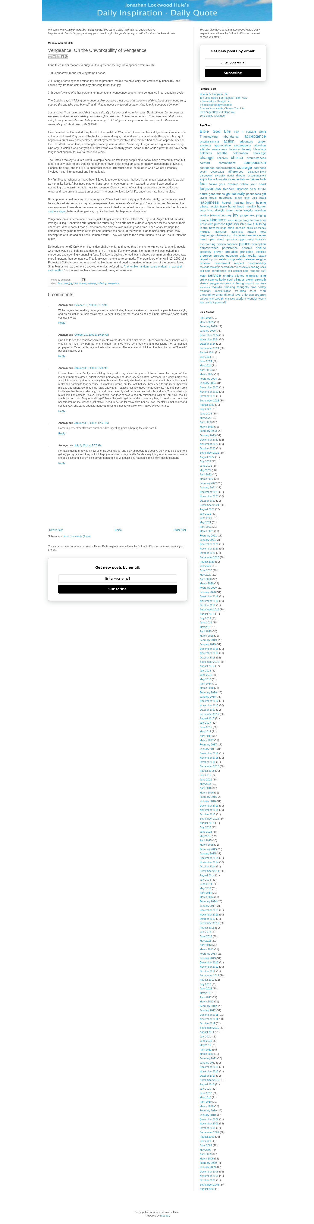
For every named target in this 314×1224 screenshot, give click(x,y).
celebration (240, 153)
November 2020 (209, 548)
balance (234, 149)
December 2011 (209, 1014)
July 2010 (205, 1088)
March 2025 (207, 322)
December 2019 (209, 596)
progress (206, 255)
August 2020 (207, 561)
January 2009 (208, 1167)
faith (263, 179)
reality (252, 255)
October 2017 (208, 709)
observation (223, 235)
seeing (255, 267)
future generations (212, 193)
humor (261, 206)
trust (253, 290)
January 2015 (208, 853)
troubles (240, 290)
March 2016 (207, 792)
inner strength (215, 210)
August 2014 (207, 875)
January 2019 (208, 644)
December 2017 (209, 700)
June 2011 (206, 1040)
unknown (248, 294)
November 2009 (209, 1123)
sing (263, 275)
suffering (101, 283)
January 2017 (208, 749)
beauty (246, 149)
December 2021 (209, 492)
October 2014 (208, 866)
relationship (227, 259)
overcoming (208, 244)
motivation (221, 231)
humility (251, 206)
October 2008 (208, 1180)
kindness (218, 219)
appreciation (222, 145)
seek (263, 267)
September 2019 (209, 609)
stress (204, 283)
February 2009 (208, 1162)
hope (240, 206)
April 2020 (206, 579)
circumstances (256, 158)
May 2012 (205, 993)
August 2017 (207, 718)
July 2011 (205, 1036)
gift (264, 193)
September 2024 (209, 348)
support (249, 283)
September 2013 (209, 923)
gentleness (253, 193)
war (212, 298)
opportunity (246, 239)
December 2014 (209, 858)
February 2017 (208, 744)
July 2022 (205, 461)
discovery (206, 175)
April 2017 (206, 736)
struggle (214, 283)
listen (243, 224)
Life (227, 131)
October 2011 (207, 1023)
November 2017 (209, 705)
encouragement (257, 175)
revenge (92, 283)
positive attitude (254, 248)
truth (263, 290)
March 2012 (207, 1001)
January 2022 (208, 487)
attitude (205, 149)
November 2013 (209, 914)
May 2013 (205, 940)
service (214, 275)
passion (221, 244)
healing (239, 202)
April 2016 (206, 788)
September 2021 (209, 505)
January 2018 (208, 696)
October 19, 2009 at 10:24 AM (91, 334)
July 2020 (205, 565)
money (262, 227)
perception (259, 244)
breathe (222, 153)
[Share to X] (58, 56)
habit (262, 197)
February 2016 (208, 796)
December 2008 (209, 1171)
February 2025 (208, 326)
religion (261, 259)
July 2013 (205, 931)
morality (205, 231)
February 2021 (208, 535)
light (229, 224)
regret (204, 259)
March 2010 (207, 1106)
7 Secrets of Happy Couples (216, 104)
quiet (243, 255)
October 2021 (208, 500)
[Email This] (50, 56)
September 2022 (209, 452)
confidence (207, 167)
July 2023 (205, 409)
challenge (259, 153)
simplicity (252, 275)
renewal (205, 263)
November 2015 (209, 809)
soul (230, 279)
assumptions (242, 145)
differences (235, 171)
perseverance (209, 248)
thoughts (243, 287)
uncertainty (207, 294)
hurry (203, 210)
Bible (204, 131)
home (223, 206)
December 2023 (209, 387)
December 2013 (209, 910)
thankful (217, 287)
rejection (213, 259)
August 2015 (207, 822)
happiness (209, 202)
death (203, 171)
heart (249, 202)
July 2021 (205, 513)
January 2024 (208, 383)
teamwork (205, 287)
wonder (252, 298)
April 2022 (206, 474)
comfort (205, 163)
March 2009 (207, 1158)
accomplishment (209, 141)
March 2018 (207, 687)
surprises (260, 283)
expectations (240, 179)
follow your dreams (223, 184)
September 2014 (209, 871)
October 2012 (208, 971)
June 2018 (206, 674)
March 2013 (207, 949)
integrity (248, 210)
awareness (219, 149)
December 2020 (209, 544)
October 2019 (208, 605)
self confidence (215, 270)
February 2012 (208, 1006)
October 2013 (208, 918)
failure (255, 179)
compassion (255, 162)
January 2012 (208, 1010)
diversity (220, 175)
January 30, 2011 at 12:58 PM (91, 423)
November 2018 (209, 653)
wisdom (241, 298)
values (204, 298)
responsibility (257, 263)
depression (217, 171)
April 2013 (206, 944)
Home (118, 530)
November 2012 (209, 966)
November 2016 (209, 757)
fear (203, 183)
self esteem (235, 270)
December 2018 (209, 648)
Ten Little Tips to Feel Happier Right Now (223, 97)
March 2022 (207, 479)
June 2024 (206, 361)
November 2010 (209, 1071)
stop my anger (57, 211)
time (254, 287)
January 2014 (208, 905)
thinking (229, 287)
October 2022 (208, 448)
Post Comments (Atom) (77, 536)
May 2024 (205, 365)
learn (258, 220)
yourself (220, 302)
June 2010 (206, 1093)
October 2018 (208, 657)
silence (239, 275)
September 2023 (209, 400)
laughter (248, 220)
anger (262, 141)
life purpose (217, 224)
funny (253, 189)
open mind (216, 239)
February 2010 (208, 1110)
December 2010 (209, 1066)
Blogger (164, 1215)
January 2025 (208, 330)
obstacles (239, 235)
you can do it (207, 302)
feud (60, 283)
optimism (260, 239)
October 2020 (208, 552)
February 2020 (208, 587)
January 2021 (208, 539)
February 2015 (208, 849)
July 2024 (205, 357)
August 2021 (207, 509)
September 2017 (209, 714)
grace (238, 197)
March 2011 (206, 1053)
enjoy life (206, 179)
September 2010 (209, 1080)
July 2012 (205, 984)
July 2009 (205, 1141)
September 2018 (209, 661)
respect (239, 263)
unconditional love (228, 294)
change (207, 157)
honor (232, 206)
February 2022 (208, 483)
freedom (229, 189)
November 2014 (209, 862)
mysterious (237, 231)
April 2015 (206, 840)
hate (66, 283)
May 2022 (205, 470)
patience (232, 244)
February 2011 (208, 1058)
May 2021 (205, 522)
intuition (204, 215)
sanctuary (235, 267)
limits (236, 224)
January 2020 (208, 592)
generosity (235, 193)
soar (211, 279)
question (232, 255)
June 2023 (206, 413)
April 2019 (206, 631)
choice (237, 157)
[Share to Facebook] (62, 56)
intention (260, 210)
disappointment (257, 171)
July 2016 (205, 775)
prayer (218, 251)
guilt (254, 197)
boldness (206, 153)
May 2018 (205, 679)
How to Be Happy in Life (214, 94)
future (262, 189)
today (262, 287)
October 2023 (208, 396)
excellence (225, 179)
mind (230, 227)
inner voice (234, 210)
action (229, 141)
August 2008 (207, 1188)
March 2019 (207, 635)
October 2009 (208, 1128)
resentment (222, 263)
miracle (240, 227)
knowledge (234, 220)
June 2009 (206, 1145)
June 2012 (206, 988)
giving (203, 197)
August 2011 (207, 1032)
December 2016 (209, 753)
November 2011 (209, 1019)
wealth (219, 298)
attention (260, 145)
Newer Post (56, 530)
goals (213, 197)
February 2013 (208, 953)
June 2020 (206, 570)
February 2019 (208, 640)
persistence (230, 248)
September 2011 (209, 1027)
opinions (231, 239)
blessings (259, 149)
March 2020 (207, 583)
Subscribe (117, 589)
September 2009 (209, 1132)
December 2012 (209, 962)
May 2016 (205, 783)
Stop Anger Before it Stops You (217, 112)
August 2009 (207, 1136)
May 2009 (205, 1149)
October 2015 (208, 814)
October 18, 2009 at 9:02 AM (90, 305)
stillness (239, 279)
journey (227, 215)
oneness (252, 235)
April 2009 (206, 1154)
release (250, 259)
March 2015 (207, 844)
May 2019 (205, 627)
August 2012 (207, 979)
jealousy (215, 215)
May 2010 (205, 1097)
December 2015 (209, 805)
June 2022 (206, 465)
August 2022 (207, 457)
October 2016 (208, 762)
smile (203, 279)
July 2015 (205, 827)
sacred (225, 267)
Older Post (180, 530)
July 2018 (205, 670)
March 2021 (207, 531)
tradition (205, 290)
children (222, 158)
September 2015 (209, 818)
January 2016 (208, 801)
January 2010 (208, 1115)
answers (205, 145)
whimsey (230, 298)
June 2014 (206, 884)
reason (262, 255)
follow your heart (253, 184)
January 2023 (208, 435)
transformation (223, 290)
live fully (252, 224)
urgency (260, 294)
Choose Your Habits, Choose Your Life (222, 108)
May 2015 (205, 836)
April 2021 (206, 526)
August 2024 (207, 352)
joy (70, 283)
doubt (230, 175)
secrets (245, 267)
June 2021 (206, 518)
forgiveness (210, 188)
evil (215, 179)
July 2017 (205, 722)
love (75, 283)
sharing (228, 275)
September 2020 (209, 557)
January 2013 (208, 958)
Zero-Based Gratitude (212, 115)
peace (245, 243)
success (225, 283)
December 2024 (209, 335)
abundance (231, 136)
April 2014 (206, 892)
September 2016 (209, 766)
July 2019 (205, 618)
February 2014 (208, 901)
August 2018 (207, 666)
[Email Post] (82, 279)
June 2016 (206, 779)
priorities (261, 251)
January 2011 (208, 1062)
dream (240, 175)
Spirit (262, 131)
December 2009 (209, 1119)
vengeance (113, 283)
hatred (226, 202)
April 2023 (206, 422)
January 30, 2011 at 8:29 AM (90, 368)
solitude (220, 279)
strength (260, 279)
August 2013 (207, 927)
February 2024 (208, 378)
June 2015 (206, 831)
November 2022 (209, 443)
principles (246, 251)
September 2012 (209, 975)
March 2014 (207, 897)
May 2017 (205, 731)
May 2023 (205, 417)
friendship (242, 189)
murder (82, 283)
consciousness (226, 167)
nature (251, 231)
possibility (205, 251)
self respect (251, 270)
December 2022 (209, 439)
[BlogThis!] (54, 56)
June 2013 (206, 936)
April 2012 (206, 997)
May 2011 (205, 1045)
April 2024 (206, 370)
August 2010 (207, 1084)
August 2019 (207, 614)
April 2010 (206, 1101)
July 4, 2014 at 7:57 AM (87, 445)
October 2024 (208, 343)
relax (239, 259)
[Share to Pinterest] (66, 56)
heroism (214, 206)
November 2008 (209, 1175)
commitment (227, 163)
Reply (61, 322)
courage (244, 167)
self (202, 270)
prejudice (231, 251)
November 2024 (209, 339)
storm (250, 279)
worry (262, 298)
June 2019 (206, 622)
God (216, 131)
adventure (246, 141)
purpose (218, 255)
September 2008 (209, 1184)
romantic (215, 267)
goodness (225, 197)
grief (246, 197)
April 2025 (206, 317)
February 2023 (208, 430)
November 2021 (209, 496)
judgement (247, 215)
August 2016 (207, 770)
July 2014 (205, 879)
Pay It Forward (245, 131)
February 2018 (208, 692)
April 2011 (205, 1049)
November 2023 (209, 391)
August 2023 (207, 404)
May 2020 (205, 574)
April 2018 (206, 683)
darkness (260, 167)
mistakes (252, 227)
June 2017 (206, 727)
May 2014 (205, 888)
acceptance (255, 136)
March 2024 (207, 374)
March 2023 (207, 426)
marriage (221, 227)
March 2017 (207, 740)
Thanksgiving (209, 136)
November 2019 (209, 601)
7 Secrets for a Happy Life (215, 101)
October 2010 (208, 1075)
